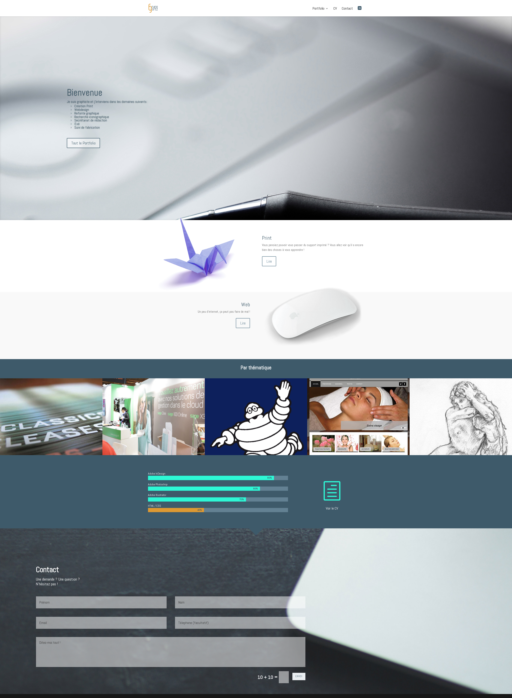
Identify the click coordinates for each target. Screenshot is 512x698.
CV (335, 9)
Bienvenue (84, 92)
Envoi (298, 676)
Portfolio (318, 9)
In (363, 9)
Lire (269, 261)
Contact (347, 9)
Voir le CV (332, 508)
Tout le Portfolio (83, 143)
